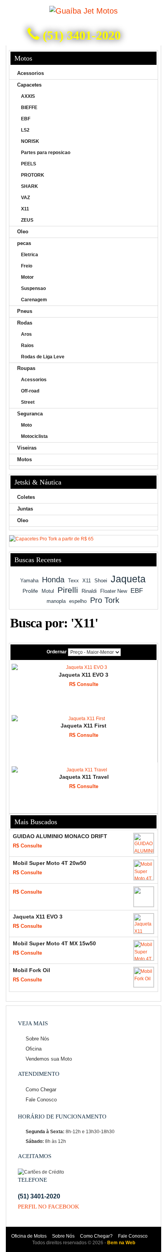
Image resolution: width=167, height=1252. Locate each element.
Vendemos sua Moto (49, 1059)
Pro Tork (104, 600)
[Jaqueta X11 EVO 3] (83, 667)
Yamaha (29, 580)
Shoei (100, 580)
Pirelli (67, 590)
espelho (78, 601)
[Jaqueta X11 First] (83, 718)
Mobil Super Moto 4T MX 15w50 (54, 943)
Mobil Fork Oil (31, 970)
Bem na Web (121, 1242)
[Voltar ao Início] (83, 11)
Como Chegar (41, 1089)
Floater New (113, 591)
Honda (53, 579)
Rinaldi (89, 591)
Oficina (34, 1049)
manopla (56, 601)
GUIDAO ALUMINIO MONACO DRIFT (60, 836)
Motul (48, 591)
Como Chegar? (96, 1236)
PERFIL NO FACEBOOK (48, 1206)
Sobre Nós (37, 1039)
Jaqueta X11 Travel (84, 777)
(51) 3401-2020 (80, 35)
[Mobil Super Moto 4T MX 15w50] (143, 950)
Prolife (30, 591)
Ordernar (57, 652)
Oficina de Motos (29, 1236)
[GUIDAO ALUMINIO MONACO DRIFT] (143, 843)
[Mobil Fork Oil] (143, 977)
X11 (86, 580)
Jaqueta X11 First (83, 725)
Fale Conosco (41, 1100)
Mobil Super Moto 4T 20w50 (49, 863)
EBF (136, 590)
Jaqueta (128, 579)
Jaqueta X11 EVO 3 (83, 675)
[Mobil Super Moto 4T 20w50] (143, 870)
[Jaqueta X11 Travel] (84, 770)
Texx (73, 580)
